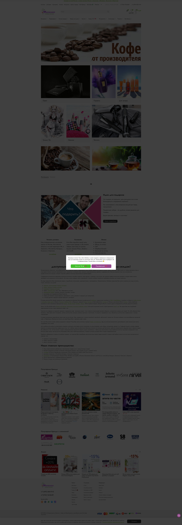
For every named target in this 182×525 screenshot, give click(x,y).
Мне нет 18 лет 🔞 (80, 266)
